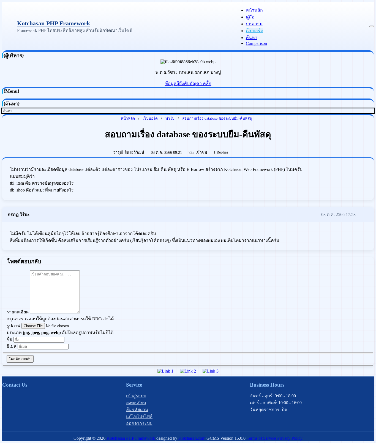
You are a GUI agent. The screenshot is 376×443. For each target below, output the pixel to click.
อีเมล (12, 346)
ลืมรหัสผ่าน (137, 409)
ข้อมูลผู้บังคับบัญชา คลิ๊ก (188, 83)
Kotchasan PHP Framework (53, 23)
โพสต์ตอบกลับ (20, 359)
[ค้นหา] (372, 110)
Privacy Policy (290, 438)
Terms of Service (261, 438)
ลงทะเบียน (136, 402)
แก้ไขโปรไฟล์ (139, 416)
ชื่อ (9, 339)
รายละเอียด (18, 312)
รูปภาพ (13, 325)
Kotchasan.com (191, 438)
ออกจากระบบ (139, 423)
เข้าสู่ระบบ (136, 395)
